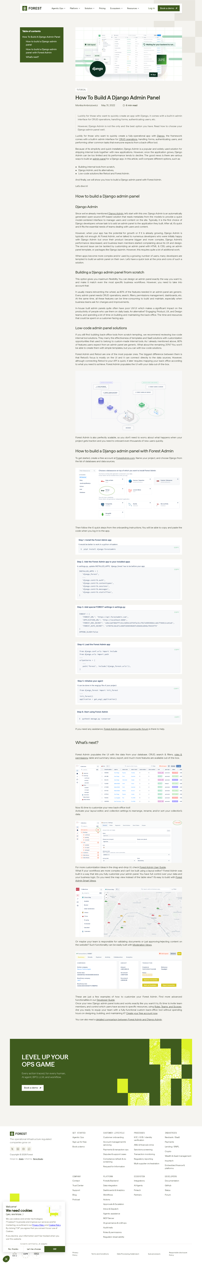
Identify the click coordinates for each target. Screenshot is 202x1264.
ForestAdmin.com (125, 458)
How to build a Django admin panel (41, 43)
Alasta (21, 1159)
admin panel (99, 158)
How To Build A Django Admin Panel (41, 36)
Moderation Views (142, 944)
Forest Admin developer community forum (126, 729)
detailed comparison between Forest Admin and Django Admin (129, 1019)
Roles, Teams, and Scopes (168, 1006)
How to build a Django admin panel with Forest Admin (41, 51)
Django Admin (116, 213)
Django (160, 135)
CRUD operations (128, 139)
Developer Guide (106, 1000)
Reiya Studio (38, 1159)
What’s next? (32, 57)
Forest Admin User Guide (153, 867)
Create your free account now (141, 1013)
